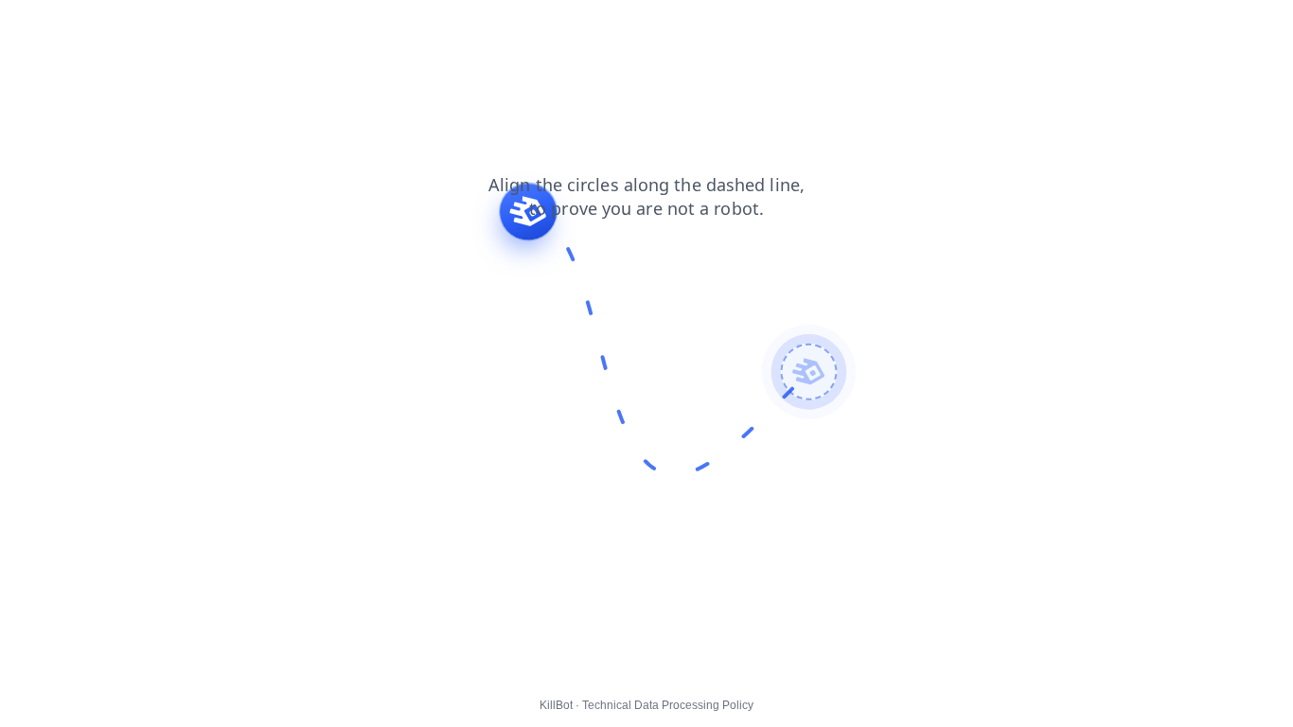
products (166, 27)
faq (387, 27)
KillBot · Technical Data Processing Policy (646, 705)
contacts (38, 27)
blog (227, 27)
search (334, 27)
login (277, 27)
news (101, 27)
